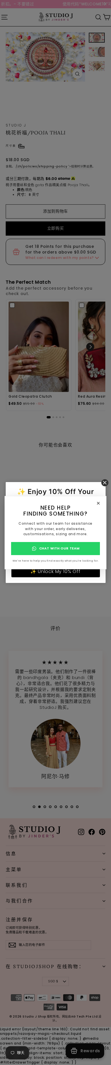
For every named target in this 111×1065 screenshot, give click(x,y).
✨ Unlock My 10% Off (55, 571)
